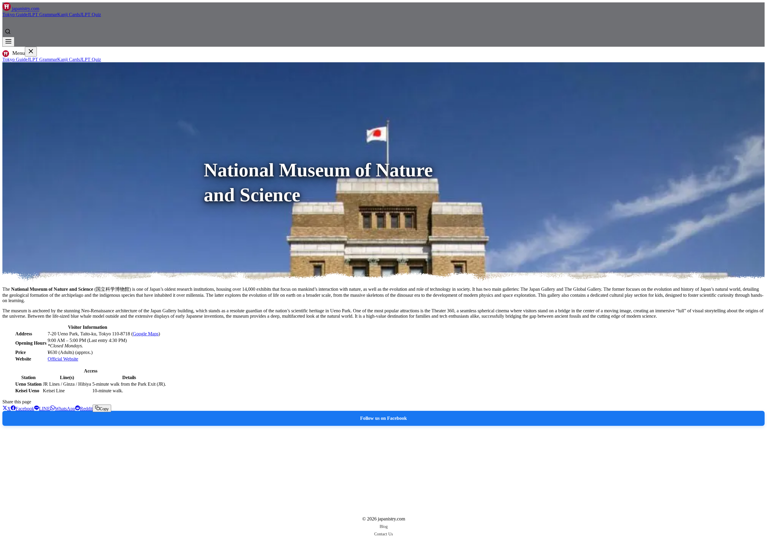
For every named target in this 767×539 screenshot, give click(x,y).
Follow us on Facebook (383, 418)
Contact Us (383, 534)
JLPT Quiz (90, 14)
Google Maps (145, 333)
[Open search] (7, 31)
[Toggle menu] (8, 42)
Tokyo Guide (15, 14)
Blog (384, 526)
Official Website (63, 358)
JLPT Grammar (42, 14)
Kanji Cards (68, 14)
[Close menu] (31, 52)
